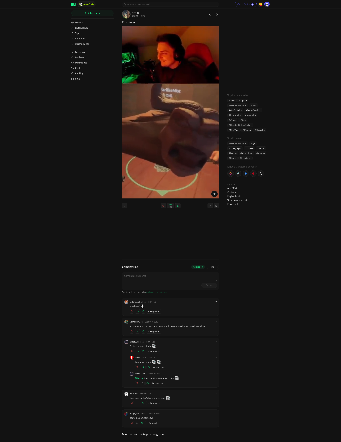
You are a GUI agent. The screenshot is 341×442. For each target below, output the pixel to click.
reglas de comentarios (156, 292)
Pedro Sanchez (254, 110)
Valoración (198, 266)
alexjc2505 (134, 341)
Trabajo (250, 148)
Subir (93, 13)
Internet (261, 153)
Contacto (232, 192)
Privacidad (232, 204)
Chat (77, 67)
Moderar (79, 57)
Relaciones (246, 158)
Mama (233, 158)
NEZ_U (135, 13)
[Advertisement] (247, 50)
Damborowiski (136, 321)
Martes (247, 130)
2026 (232, 100)
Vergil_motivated (137, 413)
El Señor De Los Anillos (240, 125)
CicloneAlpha (135, 301)
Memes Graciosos (238, 105)
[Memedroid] (73, 4)
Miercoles (260, 130)
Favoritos (80, 51)
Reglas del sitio (234, 196)
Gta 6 (243, 120)
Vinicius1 (133, 393)
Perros (262, 148)
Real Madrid (235, 115)
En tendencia (81, 27)
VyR (253, 143)
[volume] (214, 194)
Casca (138, 357)
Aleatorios (80, 38)
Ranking (79, 73)
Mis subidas (81, 62)
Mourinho (251, 115)
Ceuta (233, 120)
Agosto (243, 100)
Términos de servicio (237, 200)
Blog (77, 78)
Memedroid (247, 153)
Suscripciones (82, 43)
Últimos (79, 22)
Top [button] (77, 33)
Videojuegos (235, 148)
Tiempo (212, 266)
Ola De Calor (236, 110)
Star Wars (234, 130)
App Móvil (232, 188)
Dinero (233, 153)
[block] (216, 205)
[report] (210, 205)
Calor (254, 105)
